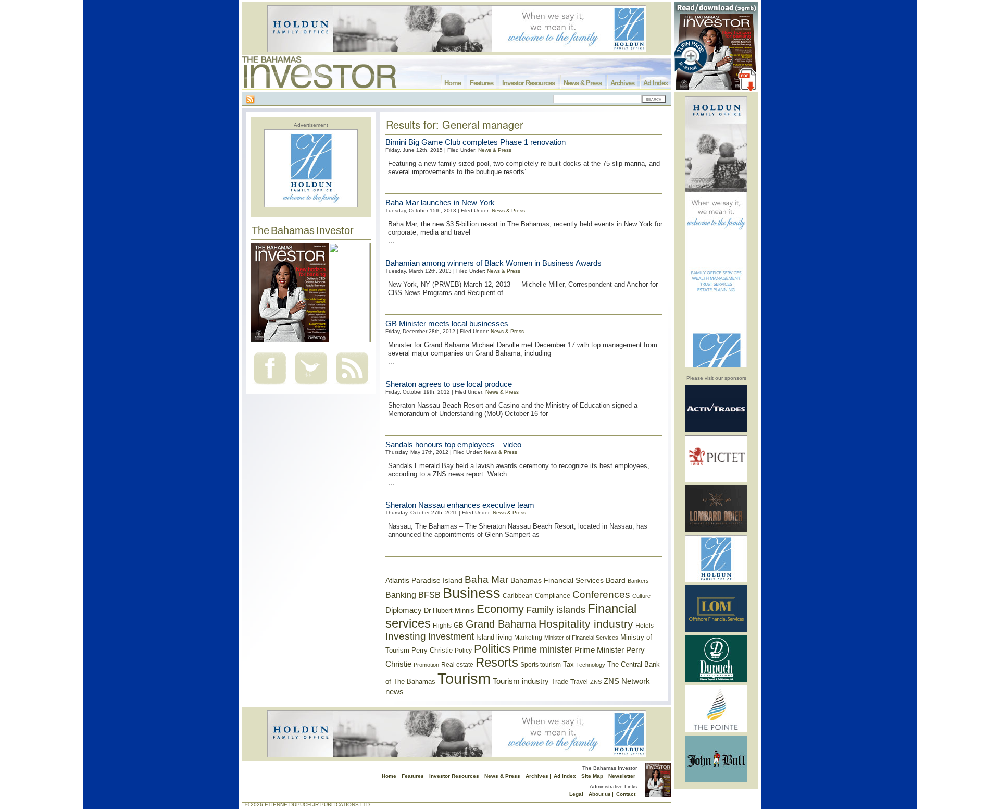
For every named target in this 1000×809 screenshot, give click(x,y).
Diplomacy (403, 610)
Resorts (497, 662)
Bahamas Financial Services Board (568, 580)
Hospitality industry (586, 624)
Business (472, 593)
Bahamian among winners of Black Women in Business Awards (493, 263)
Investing (405, 636)
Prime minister (542, 649)
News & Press (583, 83)
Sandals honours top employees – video (453, 444)
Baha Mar (486, 579)
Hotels (644, 625)
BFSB (429, 594)
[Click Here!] (716, 430)
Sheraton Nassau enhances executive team (459, 504)
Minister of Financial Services (581, 637)
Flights (442, 625)
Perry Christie (432, 650)
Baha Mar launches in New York (440, 202)
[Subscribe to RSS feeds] (352, 385)
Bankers (638, 581)
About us (600, 794)
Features (481, 83)
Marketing (528, 637)
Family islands (555, 610)
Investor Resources (528, 83)
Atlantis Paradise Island (424, 580)
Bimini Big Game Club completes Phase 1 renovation (475, 142)
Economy (500, 609)
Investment (451, 636)
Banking (400, 594)
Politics (492, 648)
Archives (622, 83)
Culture (641, 596)
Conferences (601, 594)
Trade (559, 681)
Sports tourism (540, 664)
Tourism (464, 678)
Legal (576, 794)
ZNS (596, 682)
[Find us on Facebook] (270, 385)
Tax (568, 664)
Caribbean (518, 595)
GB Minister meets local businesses (446, 323)
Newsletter (621, 776)
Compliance (552, 595)
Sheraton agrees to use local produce (448, 383)
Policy (463, 650)
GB (459, 625)
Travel (579, 681)
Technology (590, 664)
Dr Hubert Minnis (449, 611)
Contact (625, 794)
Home (452, 83)
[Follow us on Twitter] (311, 385)
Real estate (457, 664)
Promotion (426, 664)
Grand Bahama (501, 624)
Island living (494, 637)
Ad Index (655, 83)
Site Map (592, 776)
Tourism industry (521, 681)
